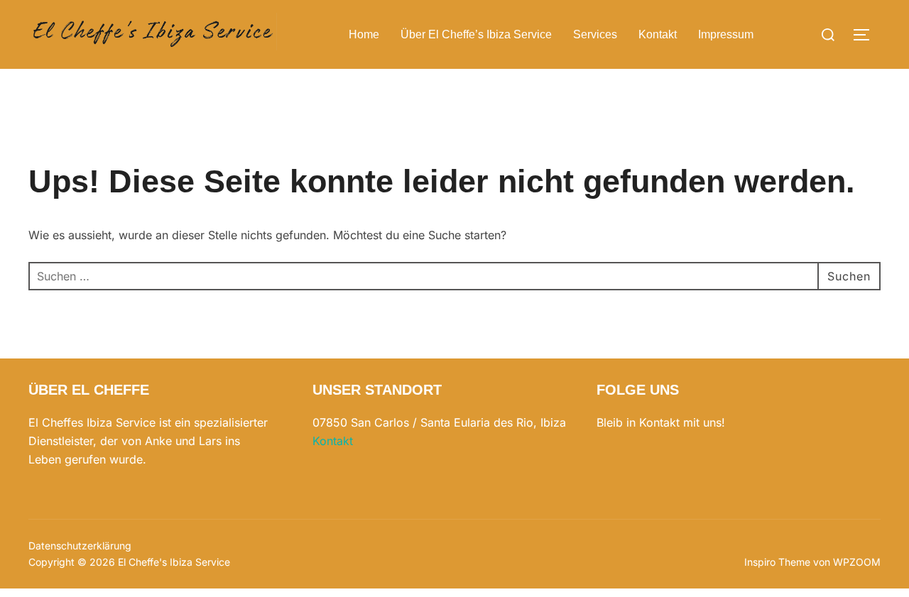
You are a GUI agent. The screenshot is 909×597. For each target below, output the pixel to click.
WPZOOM (857, 562)
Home (364, 34)
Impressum (725, 34)
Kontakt (657, 34)
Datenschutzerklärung (79, 546)
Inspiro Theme (777, 562)
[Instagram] (617, 470)
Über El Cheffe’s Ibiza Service (476, 34)
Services (595, 34)
